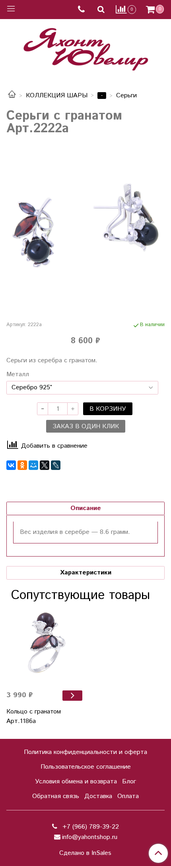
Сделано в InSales (85, 853)
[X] (44, 465)
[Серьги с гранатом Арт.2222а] (85, 226)
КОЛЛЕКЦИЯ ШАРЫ (56, 95)
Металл (17, 374)
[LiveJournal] (55, 465)
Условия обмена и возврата (76, 781)
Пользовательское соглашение (86, 766)
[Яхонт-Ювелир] (85, 47)
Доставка (98, 796)
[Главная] (12, 95)
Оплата (128, 796)
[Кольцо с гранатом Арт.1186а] (44, 646)
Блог (129, 781)
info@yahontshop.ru (89, 837)
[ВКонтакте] (11, 465)
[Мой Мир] (33, 465)
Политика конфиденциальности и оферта (85, 752)
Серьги (126, 95)
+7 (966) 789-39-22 (89, 826)
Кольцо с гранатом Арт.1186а (33, 716)
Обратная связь (55, 796)
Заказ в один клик (85, 426)
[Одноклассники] (22, 465)
